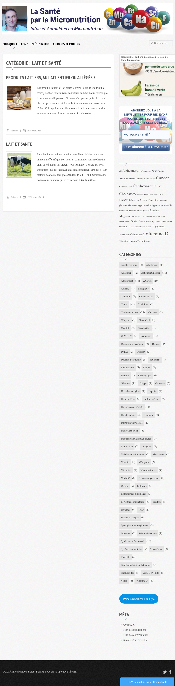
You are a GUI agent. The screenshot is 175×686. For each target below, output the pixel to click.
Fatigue (146, 367)
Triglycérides (158, 226)
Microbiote (126, 470)
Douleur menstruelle (131, 359)
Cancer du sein (125, 186)
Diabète (123, 200)
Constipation (144, 328)
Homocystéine (128, 399)
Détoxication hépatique (132, 343)
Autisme (125, 288)
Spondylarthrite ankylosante (134, 525)
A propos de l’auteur (66, 44)
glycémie (123, 205)
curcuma (158, 194)
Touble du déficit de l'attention (136, 565)
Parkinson (142, 485)
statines (148, 221)
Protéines (125, 509)
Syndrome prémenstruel (162, 221)
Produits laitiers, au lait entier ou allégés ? (50, 77)
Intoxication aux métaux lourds (136, 438)
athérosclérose (135, 178)
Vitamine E (124, 241)
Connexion (129, 624)
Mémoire (125, 462)
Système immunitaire (131, 549)
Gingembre (163, 200)
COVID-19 (126, 335)
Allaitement (152, 264)
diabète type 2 (135, 200)
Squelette (125, 533)
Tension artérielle (135, 226)
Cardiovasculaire (147, 186)
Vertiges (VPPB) (151, 572)
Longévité (146, 446)
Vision (124, 580)
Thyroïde (125, 556)
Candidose (143, 304)
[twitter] (165, 672)
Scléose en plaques (130, 517)
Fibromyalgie (144, 375)
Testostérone (147, 226)
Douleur (141, 351)
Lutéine (154, 210)
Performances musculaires (133, 493)
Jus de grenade (143, 210)
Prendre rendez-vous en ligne (138, 598)
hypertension (144, 205)
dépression (153, 200)
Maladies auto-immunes (143, 216)
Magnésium (126, 216)
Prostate (157, 501)
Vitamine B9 (125, 234)
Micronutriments (159, 216)
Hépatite (153, 391)
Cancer (162, 178)
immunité (123, 210)
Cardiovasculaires (129, 312)
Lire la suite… (85, 113)
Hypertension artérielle (132, 407)
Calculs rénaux (149, 178)
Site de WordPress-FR (135, 640)
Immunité (148, 414)
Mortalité (125, 478)
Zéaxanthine (143, 241)
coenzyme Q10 (142, 194)
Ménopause (144, 462)
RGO (141, 509)
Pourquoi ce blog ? (15, 44)
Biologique (143, 288)
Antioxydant (127, 280)
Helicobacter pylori (130, 391)
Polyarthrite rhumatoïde (132, 501)
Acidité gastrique (129, 264)
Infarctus (132, 210)
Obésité (124, 485)
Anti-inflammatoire (150, 272)
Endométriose (127, 367)
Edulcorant (155, 359)
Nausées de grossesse (149, 478)
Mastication (158, 454)
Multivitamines (124, 221)
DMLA (144, 200)
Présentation (40, 44)
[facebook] (170, 672)
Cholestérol (128, 193)
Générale (125, 383)
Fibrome (125, 375)
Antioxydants (158, 170)
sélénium (123, 226)
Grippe (143, 383)
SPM (143, 221)
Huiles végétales (151, 399)
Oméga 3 (136, 221)
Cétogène (125, 320)
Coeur (151, 194)
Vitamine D (156, 233)
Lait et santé (19, 144)
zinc (133, 241)
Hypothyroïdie (128, 414)
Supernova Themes (66, 671)
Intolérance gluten (129, 430)
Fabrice (14, 130)
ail (120, 170)
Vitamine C (137, 234)
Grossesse (132, 205)
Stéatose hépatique (148, 533)
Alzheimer (129, 170)
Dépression (145, 335)
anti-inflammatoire (144, 171)
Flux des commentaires (135, 635)
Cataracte (152, 312)
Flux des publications (134, 629)
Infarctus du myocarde (132, 422)
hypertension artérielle (162, 205)
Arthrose (124, 178)
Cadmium (125, 296)
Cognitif (125, 328)
